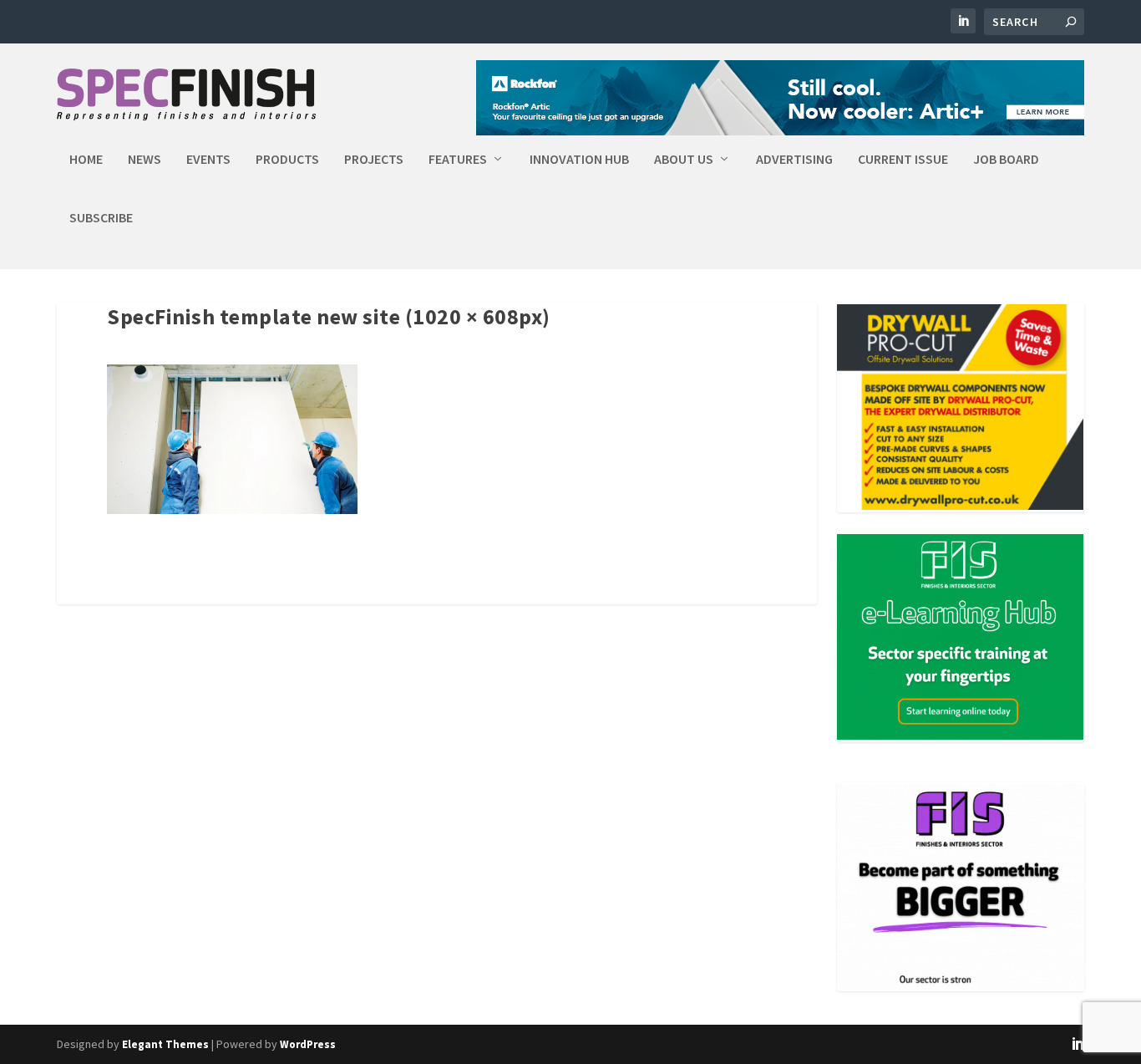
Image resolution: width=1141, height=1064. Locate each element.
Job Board (1006, 159)
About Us (683, 159)
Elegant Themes (165, 1044)
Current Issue (903, 159)
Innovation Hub (579, 159)
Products (287, 159)
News (144, 159)
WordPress (308, 1044)
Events (208, 159)
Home (86, 159)
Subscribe (101, 218)
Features (458, 159)
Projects (373, 159)
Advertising (794, 159)
